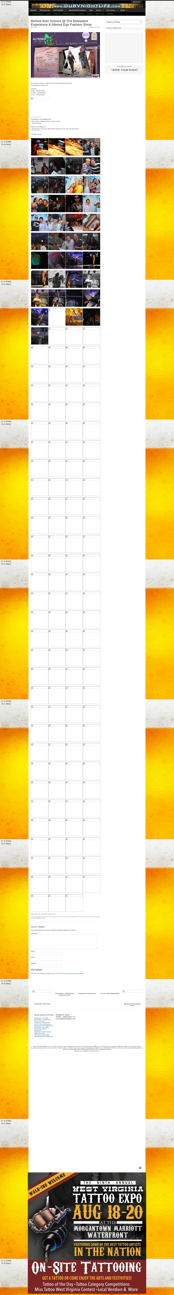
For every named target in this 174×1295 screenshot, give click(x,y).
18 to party (120, 66)
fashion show (52, 914)
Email (33, 957)
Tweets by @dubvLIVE (113, 28)
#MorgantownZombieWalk (41, 1035)
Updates (33, 10)
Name (33, 951)
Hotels (90, 14)
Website (33, 963)
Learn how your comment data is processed (70, 973)
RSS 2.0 (40, 918)
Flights (81, 14)
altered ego (37, 914)
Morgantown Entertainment (87, 993)
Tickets (57, 14)
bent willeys (44, 914)
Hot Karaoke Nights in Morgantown (40, 1029)
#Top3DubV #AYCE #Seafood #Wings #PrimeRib (42, 1032)
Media (122, 10)
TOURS (48, 14)
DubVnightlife (57, 10)
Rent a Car (100, 14)
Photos (74, 916)
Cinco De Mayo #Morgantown (109, 993)
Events (97, 10)
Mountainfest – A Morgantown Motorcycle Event (64, 994)
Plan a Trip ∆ (38, 14)
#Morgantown (45, 10)
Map (91, 10)
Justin (35, 27)
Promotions (110, 10)
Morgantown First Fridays (41, 1027)
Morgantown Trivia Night (42, 1004)
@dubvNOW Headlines (77, 10)
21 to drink (128, 66)
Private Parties (69, 14)
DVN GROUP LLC (94, 1051)
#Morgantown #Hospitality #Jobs (132, 1004)
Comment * (34, 933)
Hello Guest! (136, 1)
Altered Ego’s (36, 121)
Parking (110, 14)
